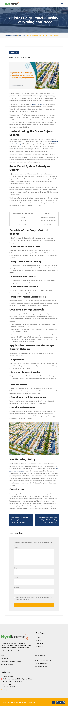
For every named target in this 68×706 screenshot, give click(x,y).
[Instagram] (63, 702)
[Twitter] (57, 702)
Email (16, 578)
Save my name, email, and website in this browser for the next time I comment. (34, 598)
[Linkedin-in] (60, 702)
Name (16, 568)
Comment (17, 547)
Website (16, 587)
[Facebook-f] (53, 702)
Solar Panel (14, 52)
